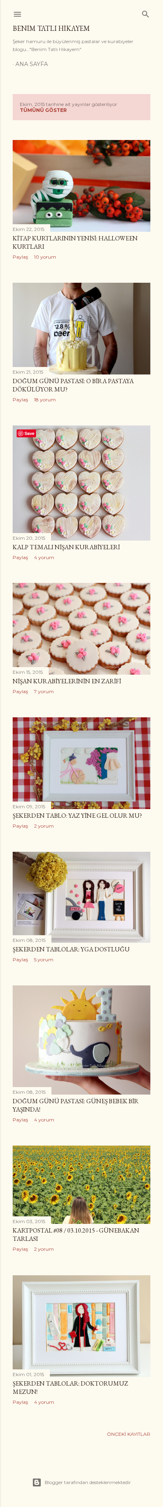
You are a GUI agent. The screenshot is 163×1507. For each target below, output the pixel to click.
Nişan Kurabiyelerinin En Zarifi (67, 681)
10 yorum (45, 257)
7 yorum (44, 691)
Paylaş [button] (20, 257)
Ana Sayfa (31, 64)
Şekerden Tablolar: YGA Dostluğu (71, 949)
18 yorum (45, 400)
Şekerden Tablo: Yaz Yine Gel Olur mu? (77, 815)
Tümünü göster (43, 110)
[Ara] (145, 12)
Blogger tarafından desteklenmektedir (88, 1482)
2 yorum (44, 826)
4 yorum (44, 557)
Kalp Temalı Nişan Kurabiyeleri (66, 547)
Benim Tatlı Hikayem (51, 28)
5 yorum (43, 959)
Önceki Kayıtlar (128, 1434)
